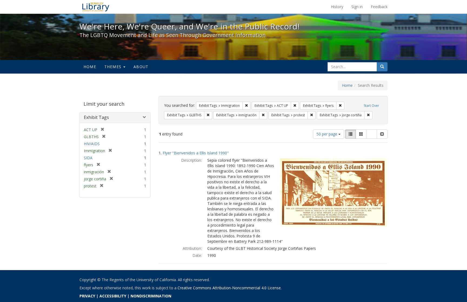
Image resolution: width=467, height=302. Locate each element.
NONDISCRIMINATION (151, 295)
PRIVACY (87, 295)
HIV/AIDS (92, 143)
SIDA (88, 157)
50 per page (327, 134)
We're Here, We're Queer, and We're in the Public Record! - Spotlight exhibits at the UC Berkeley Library (95, 7)
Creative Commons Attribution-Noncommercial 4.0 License (229, 287)
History (337, 6)
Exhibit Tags (96, 117)
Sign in (357, 6)
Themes (113, 66)
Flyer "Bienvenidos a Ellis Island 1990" (196, 152)
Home (90, 66)
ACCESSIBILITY (112, 295)
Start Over (371, 105)
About (141, 66)
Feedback (379, 6)
